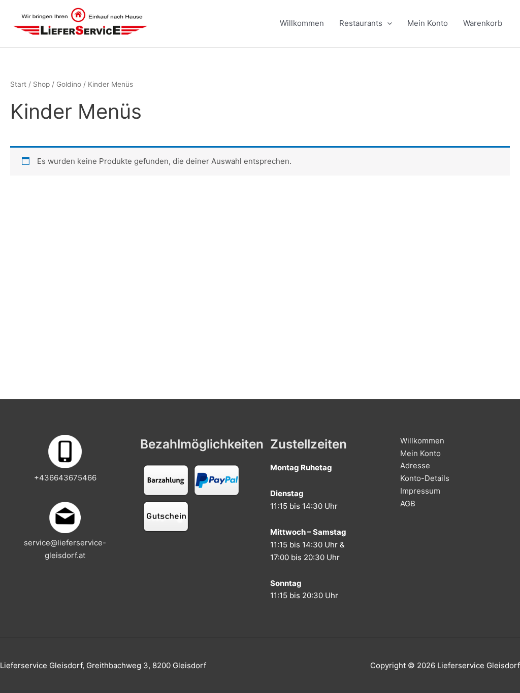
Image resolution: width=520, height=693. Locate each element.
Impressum (420, 491)
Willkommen (302, 23)
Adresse (415, 465)
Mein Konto (427, 23)
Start (18, 84)
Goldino (68, 84)
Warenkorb (482, 23)
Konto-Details (424, 478)
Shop (41, 84)
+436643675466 (65, 477)
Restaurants (360, 23)
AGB (407, 503)
